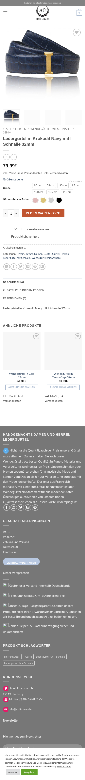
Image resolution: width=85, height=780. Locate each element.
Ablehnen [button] (12, 772)
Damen (38, 253)
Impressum (10, 552)
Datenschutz (10, 546)
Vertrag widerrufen (21, 562)
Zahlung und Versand (16, 541)
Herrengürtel (11, 656)
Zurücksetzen (73, 181)
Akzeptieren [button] (29, 772)
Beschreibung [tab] (13, 282)
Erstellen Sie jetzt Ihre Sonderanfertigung (42, 3)
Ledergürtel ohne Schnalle (18, 663)
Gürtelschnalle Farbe (15, 199)
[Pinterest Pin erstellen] (35, 266)
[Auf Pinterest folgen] (35, 507)
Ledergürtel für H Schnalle (50, 656)
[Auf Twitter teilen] (21, 266)
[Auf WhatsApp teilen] (6, 266)
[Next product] (6, 157)
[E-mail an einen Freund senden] (28, 266)
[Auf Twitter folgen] (21, 507)
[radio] (37, 185)
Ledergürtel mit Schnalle (16, 257)
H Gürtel (27, 656)
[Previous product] (13, 157)
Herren (20, 128)
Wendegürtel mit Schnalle (50, 128)
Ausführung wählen (21, 387)
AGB (6, 531)
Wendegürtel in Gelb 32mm (21, 375)
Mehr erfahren (64, 766)
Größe (6, 188)
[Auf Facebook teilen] (13, 266)
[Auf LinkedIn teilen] (42, 266)
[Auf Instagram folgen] (13, 507)
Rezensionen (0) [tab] (14, 298)
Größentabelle (13, 179)
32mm (7, 132)
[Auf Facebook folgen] (6, 507)
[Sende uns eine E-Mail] (28, 507)
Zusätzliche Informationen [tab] (23, 290)
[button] (5, 13)
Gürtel (47, 253)
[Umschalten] (15, 229)
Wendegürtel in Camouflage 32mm (63, 375)
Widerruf (8, 536)
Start (7, 128)
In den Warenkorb (43, 213)
